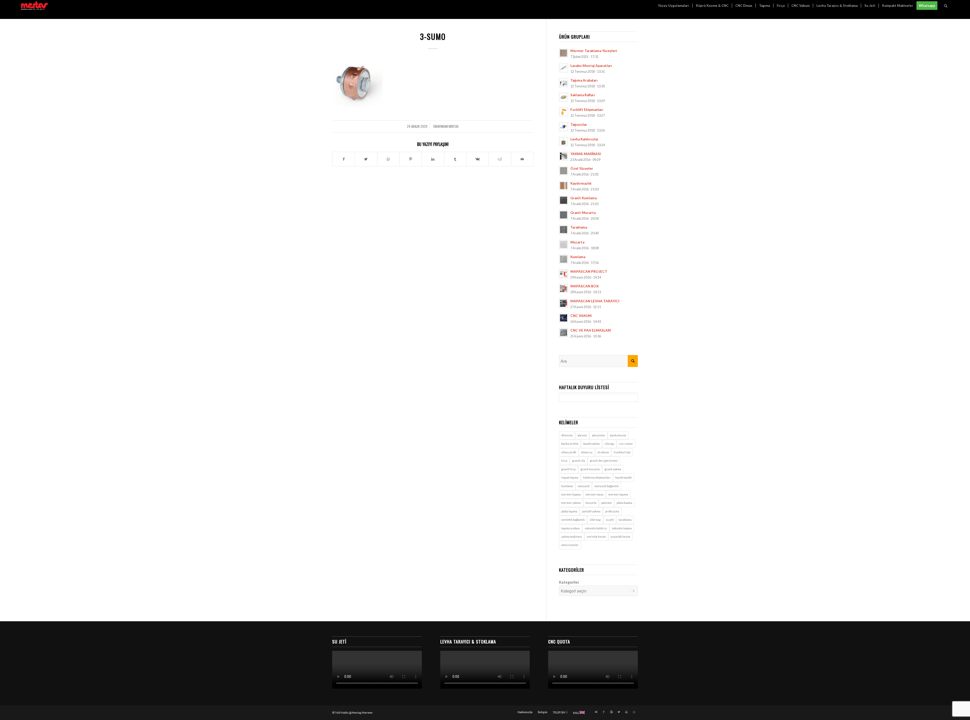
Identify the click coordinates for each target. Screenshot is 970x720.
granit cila (578, 460)
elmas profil (568, 452)
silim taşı (595, 519)
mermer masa (594, 494)
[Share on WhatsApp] (388, 159)
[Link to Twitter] (619, 712)
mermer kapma (571, 494)
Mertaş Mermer (362, 712)
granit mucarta (590, 469)
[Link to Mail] (596, 712)
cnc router (626, 443)
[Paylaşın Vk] (478, 159)
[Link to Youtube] (626, 712)
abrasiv (582, 435)
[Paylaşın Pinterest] (411, 159)
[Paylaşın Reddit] (500, 159)
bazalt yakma (591, 443)
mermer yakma (571, 502)
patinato (606, 502)
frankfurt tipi (622, 452)
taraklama (625, 519)
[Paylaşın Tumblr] (455, 159)
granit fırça (568, 469)
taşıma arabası (570, 528)
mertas (454, 126)
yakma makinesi (571, 536)
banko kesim (618, 435)
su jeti (610, 519)
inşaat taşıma (569, 477)
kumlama (567, 486)
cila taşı (609, 443)
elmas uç (587, 452)
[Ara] (946, 5)
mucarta (591, 502)
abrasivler (598, 435)
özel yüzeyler (570, 545)
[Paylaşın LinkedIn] (433, 159)
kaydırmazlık (623, 477)
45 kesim (567, 435)
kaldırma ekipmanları (597, 477)
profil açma (612, 511)
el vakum (603, 452)
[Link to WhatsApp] (634, 712)
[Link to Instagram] (611, 712)
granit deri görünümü (604, 460)
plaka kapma (624, 502)
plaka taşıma (569, 511)
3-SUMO (433, 36)
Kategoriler (569, 582)
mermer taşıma (618, 494)
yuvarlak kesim (620, 536)
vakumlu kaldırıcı (596, 528)
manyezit (584, 486)
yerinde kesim (596, 536)
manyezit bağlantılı (606, 486)
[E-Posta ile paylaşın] (522, 159)
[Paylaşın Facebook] (343, 159)
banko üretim (569, 443)
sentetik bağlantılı (573, 519)
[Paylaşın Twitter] (366, 159)
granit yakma (612, 469)
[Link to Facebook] (604, 712)
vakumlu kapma (622, 528)
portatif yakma (591, 511)
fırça (564, 460)
